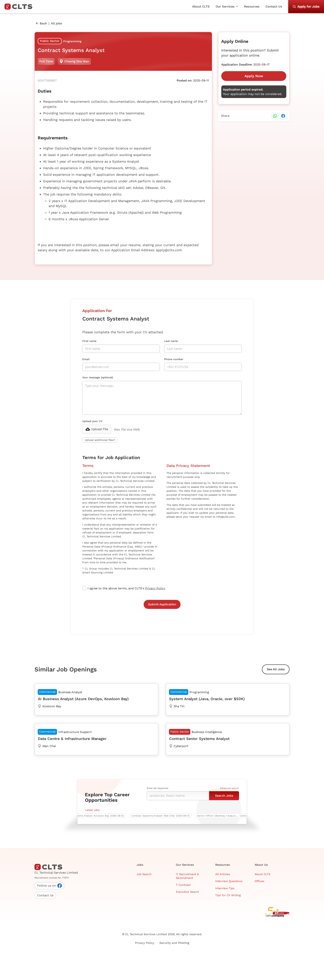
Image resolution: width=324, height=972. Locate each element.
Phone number (173, 359)
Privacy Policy (155, 588)
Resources (252, 6)
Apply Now (253, 76)
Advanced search (229, 788)
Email (85, 359)
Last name (171, 340)
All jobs (56, 23)
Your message (97, 377)
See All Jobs (276, 669)
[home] (19, 6)
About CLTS (201, 6)
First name (89, 340)
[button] (227, 6)
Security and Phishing (174, 943)
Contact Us (274, 6)
